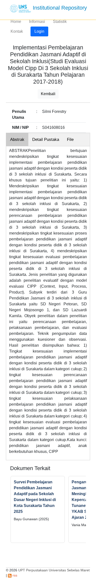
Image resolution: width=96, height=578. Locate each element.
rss (14, 575)
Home (16, 21)
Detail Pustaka (45, 139)
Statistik (60, 21)
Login (39, 31)
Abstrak (17, 139)
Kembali (48, 94)
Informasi (37, 21)
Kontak (17, 31)
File (70, 139)
